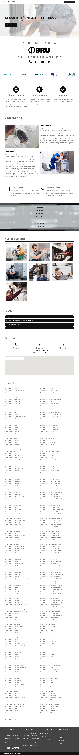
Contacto (60, 2)
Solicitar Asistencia (69, 2)
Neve (5, 753)
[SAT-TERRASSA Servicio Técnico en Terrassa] (10, 2)
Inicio (39, 2)
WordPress (18, 753)
